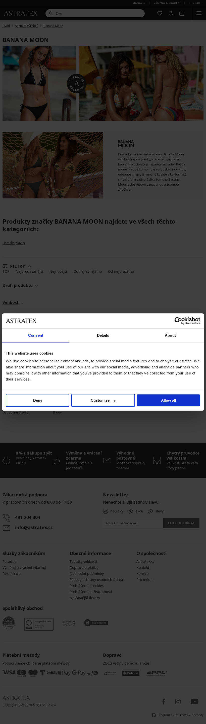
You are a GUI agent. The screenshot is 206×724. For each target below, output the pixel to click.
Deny (37, 400)
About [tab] (170, 335)
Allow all (168, 400)
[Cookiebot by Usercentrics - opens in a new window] (178, 321)
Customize (100, 400)
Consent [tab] (35, 335)
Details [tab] (103, 335)
